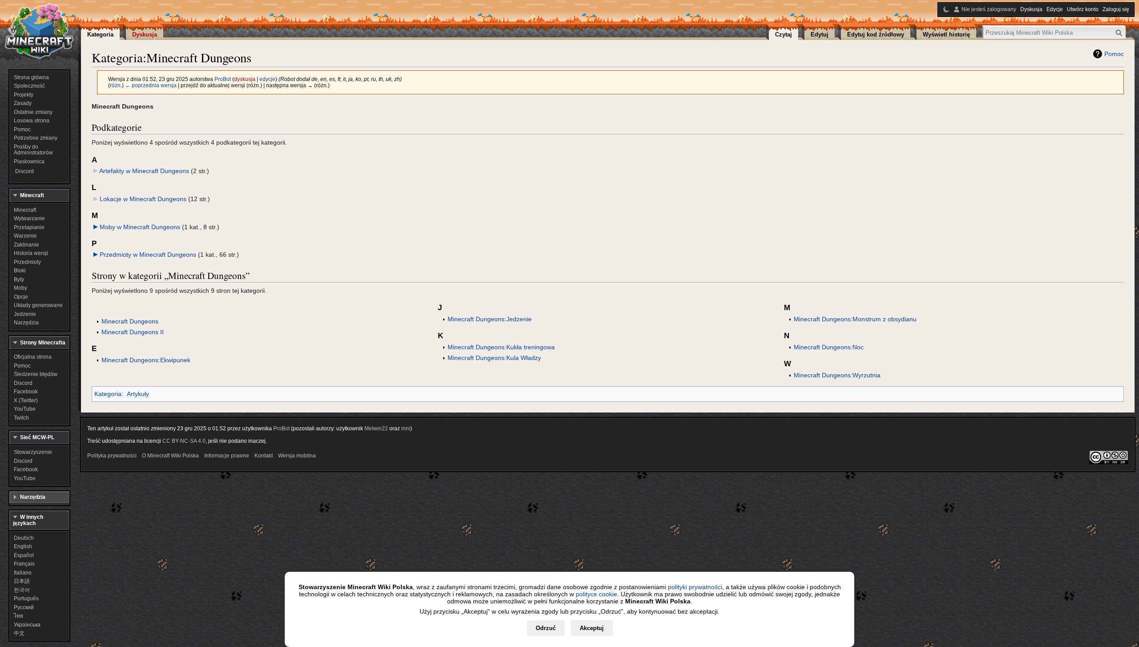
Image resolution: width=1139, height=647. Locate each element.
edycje (267, 79)
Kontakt (263, 456)
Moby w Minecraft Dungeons (140, 226)
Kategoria (107, 393)
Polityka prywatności (112, 456)
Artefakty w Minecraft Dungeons (144, 170)
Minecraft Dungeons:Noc (829, 347)
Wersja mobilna (297, 456)
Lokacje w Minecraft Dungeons (143, 198)
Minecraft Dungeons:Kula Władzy (494, 357)
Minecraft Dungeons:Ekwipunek (145, 360)
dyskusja (244, 79)
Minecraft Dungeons (129, 321)
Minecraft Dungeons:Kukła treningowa (501, 347)
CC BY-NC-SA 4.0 (184, 441)
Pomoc (1114, 53)
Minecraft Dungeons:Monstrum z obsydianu (855, 319)
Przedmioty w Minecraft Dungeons (148, 254)
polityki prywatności (695, 586)
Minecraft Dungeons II (132, 332)
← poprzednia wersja (151, 85)
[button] (95, 227)
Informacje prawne (226, 456)
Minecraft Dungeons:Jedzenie (490, 319)
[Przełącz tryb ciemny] (946, 9)
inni (405, 428)
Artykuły (138, 393)
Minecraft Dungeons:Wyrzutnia (837, 375)
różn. (116, 85)
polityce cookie (596, 594)
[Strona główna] (39, 31)
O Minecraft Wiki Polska (170, 456)
